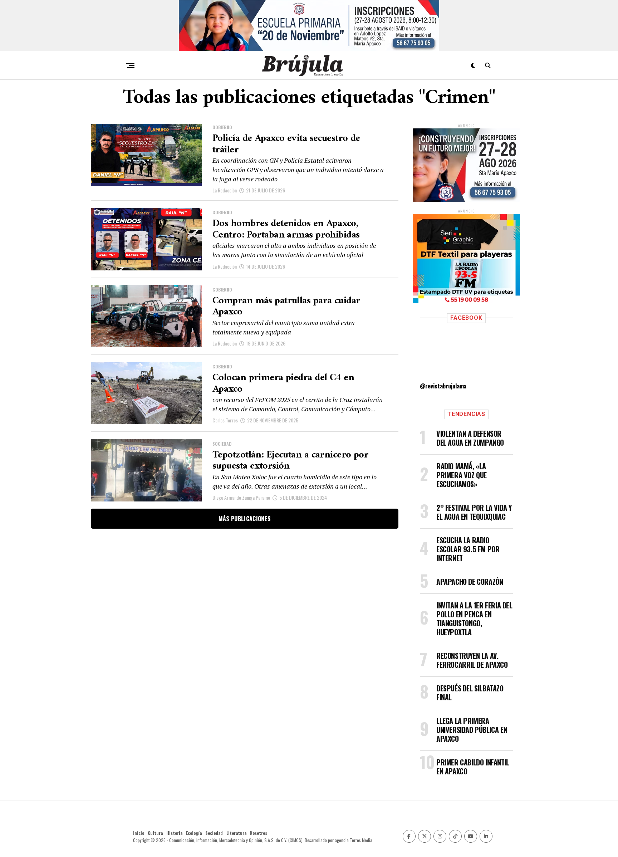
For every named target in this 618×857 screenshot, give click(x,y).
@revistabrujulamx (443, 386)
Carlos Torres (225, 420)
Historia (174, 833)
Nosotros (258, 833)
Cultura (155, 833)
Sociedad (214, 833)
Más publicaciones (245, 518)
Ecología (194, 833)
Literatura (236, 833)
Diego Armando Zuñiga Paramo (241, 497)
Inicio (138, 833)
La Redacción (224, 190)
